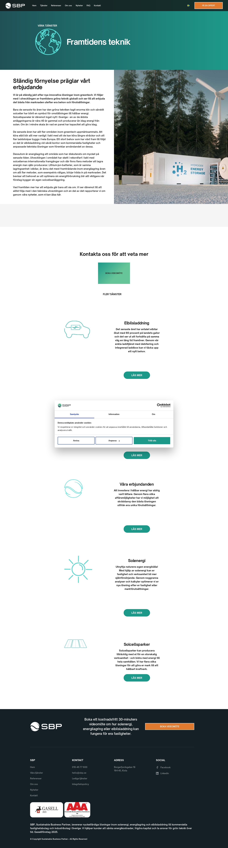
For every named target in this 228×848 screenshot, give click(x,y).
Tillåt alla (152, 440)
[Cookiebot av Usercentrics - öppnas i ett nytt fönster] (158, 406)
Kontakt (97, 5)
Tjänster (43, 5)
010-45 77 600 (79, 767)
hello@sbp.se (79, 772)
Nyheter (79, 5)
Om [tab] (153, 414)
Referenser (56, 5)
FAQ (88, 5)
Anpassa (112, 440)
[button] (189, 5)
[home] (15, 6)
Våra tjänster (36, 772)
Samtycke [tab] (74, 414)
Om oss (68, 5)
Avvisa (76, 440)
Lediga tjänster (79, 778)
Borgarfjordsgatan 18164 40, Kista (124, 769)
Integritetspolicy (80, 784)
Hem (34, 5)
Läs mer (136, 375)
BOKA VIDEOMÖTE (114, 273)
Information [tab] (114, 414)
